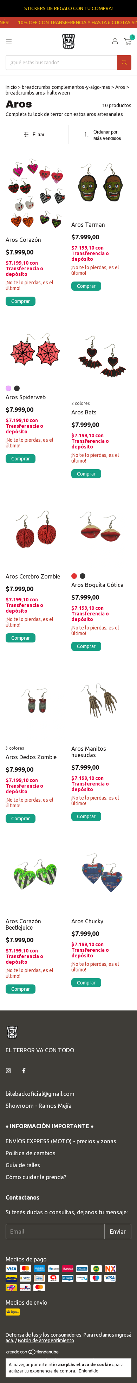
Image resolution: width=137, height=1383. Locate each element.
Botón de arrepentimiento (46, 1340)
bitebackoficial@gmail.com (40, 1094)
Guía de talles (23, 1165)
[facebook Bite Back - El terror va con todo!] (24, 1070)
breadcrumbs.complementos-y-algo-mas (66, 87)
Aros (120, 87)
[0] (127, 42)
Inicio (11, 87)
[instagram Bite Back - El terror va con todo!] (8, 1070)
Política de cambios (31, 1153)
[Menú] (9, 42)
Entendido (88, 1371)
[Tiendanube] (33, 1353)
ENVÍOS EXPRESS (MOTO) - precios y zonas (61, 1141)
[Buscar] (124, 62)
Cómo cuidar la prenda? (36, 1177)
